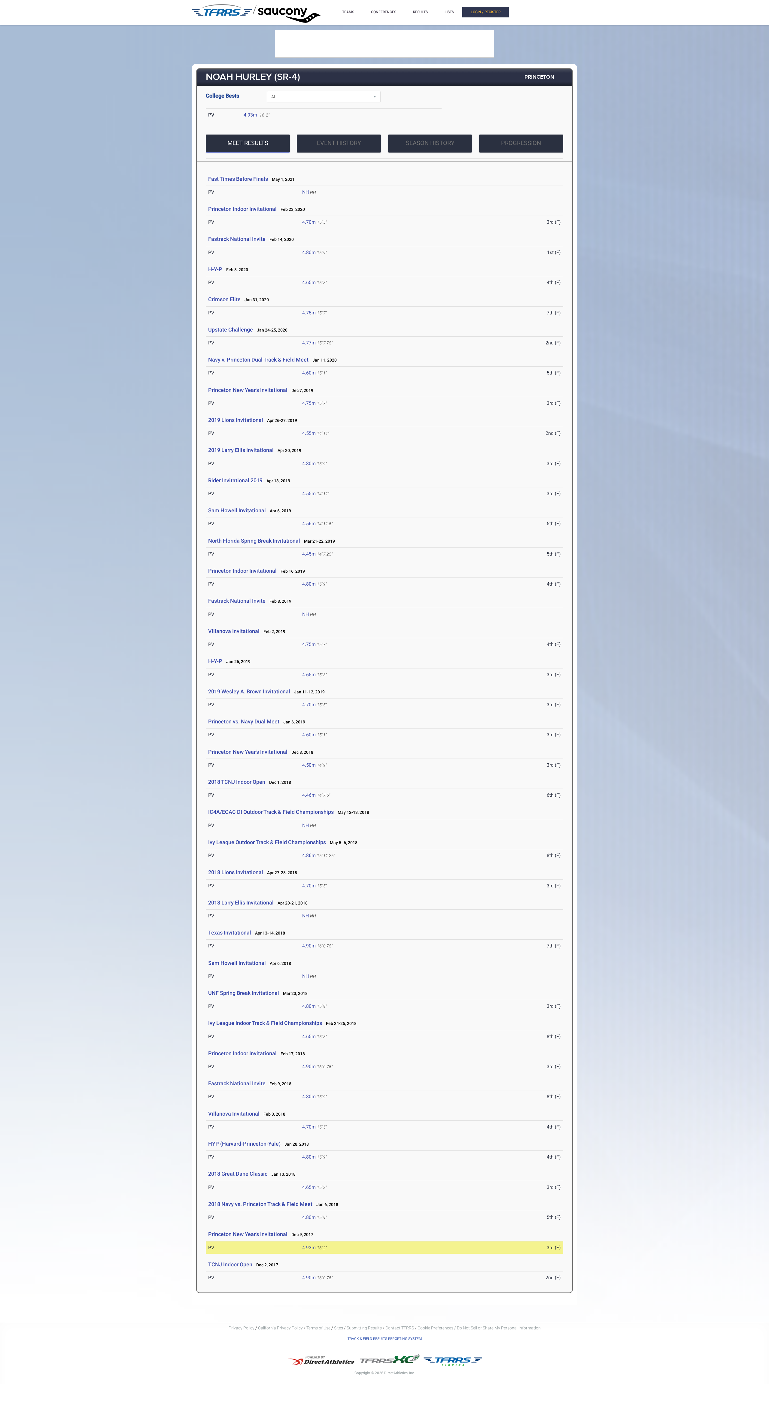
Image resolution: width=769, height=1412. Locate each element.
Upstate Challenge (230, 329)
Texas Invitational (229, 932)
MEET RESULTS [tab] (247, 143)
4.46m (309, 795)
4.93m (250, 115)
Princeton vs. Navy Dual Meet (243, 721)
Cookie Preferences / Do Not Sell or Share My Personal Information (479, 1328)
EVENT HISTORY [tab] (339, 143)
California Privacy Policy (280, 1328)
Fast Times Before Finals (238, 179)
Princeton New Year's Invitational (247, 390)
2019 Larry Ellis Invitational (241, 450)
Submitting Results (364, 1328)
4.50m (309, 765)
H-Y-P (215, 269)
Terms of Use (318, 1328)
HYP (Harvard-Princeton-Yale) (244, 1144)
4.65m (309, 282)
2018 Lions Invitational (236, 872)
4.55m (309, 433)
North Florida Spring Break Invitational (254, 541)
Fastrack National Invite (237, 239)
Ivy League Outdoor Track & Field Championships (267, 842)
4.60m (309, 373)
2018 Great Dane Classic (237, 1174)
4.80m (309, 252)
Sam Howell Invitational (237, 510)
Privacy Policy (241, 1328)
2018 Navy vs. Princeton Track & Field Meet (260, 1204)
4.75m (309, 313)
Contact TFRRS (400, 1328)
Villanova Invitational (234, 631)
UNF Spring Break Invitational (243, 993)
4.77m (309, 343)
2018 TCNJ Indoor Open (236, 782)
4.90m (309, 946)
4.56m (309, 523)
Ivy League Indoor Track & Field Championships (265, 1023)
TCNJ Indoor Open (230, 1264)
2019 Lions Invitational (236, 420)
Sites (338, 1328)
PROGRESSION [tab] (521, 143)
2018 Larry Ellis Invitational (241, 902)
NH (305, 192)
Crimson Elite (224, 299)
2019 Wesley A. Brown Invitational (249, 691)
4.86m (309, 855)
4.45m (309, 554)
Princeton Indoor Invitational (242, 209)
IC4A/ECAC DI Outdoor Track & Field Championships (271, 812)
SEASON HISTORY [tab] (430, 143)
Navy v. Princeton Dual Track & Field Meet (258, 359)
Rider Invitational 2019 (235, 480)
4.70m (309, 222)
